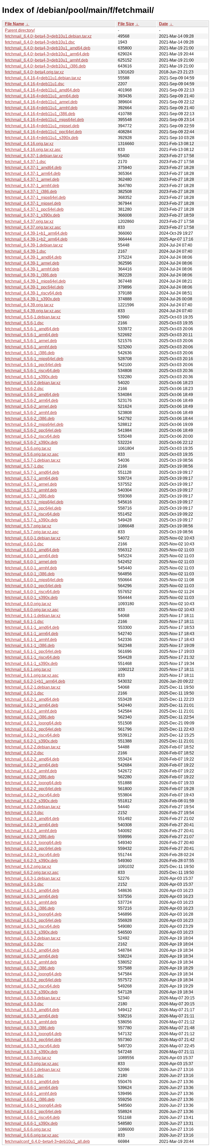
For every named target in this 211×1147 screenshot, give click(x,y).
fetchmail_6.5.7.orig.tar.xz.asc (32, 532)
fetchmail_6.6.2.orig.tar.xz (28, 866)
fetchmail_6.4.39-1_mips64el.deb (35, 281)
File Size (126, 24)
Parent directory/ (20, 30)
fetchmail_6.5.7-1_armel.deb (31, 484)
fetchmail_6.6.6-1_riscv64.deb (32, 1117)
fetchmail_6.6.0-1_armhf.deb (31, 568)
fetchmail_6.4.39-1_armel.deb (32, 263)
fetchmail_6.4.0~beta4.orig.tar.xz (34, 72)
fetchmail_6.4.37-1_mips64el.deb (35, 197)
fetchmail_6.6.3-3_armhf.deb (31, 1022)
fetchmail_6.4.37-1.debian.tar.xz (34, 156)
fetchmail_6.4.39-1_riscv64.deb (33, 293)
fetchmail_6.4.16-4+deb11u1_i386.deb (40, 114)
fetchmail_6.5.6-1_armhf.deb (31, 347)
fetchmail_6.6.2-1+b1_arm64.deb (35, 681)
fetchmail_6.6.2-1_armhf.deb (31, 711)
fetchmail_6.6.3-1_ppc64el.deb (33, 920)
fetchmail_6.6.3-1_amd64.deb (32, 890)
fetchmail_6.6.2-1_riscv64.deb (32, 735)
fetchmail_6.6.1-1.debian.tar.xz (32, 615)
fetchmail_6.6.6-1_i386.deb (30, 1099)
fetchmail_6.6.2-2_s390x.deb (31, 801)
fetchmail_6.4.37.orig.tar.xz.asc (33, 227)
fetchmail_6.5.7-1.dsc (24, 466)
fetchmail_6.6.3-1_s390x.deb (31, 932)
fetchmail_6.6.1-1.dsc (24, 621)
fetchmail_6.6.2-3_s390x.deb (31, 860)
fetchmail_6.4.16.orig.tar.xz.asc (33, 149)
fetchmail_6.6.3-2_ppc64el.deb (33, 980)
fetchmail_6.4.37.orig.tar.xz (29, 221)
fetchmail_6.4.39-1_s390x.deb (32, 299)
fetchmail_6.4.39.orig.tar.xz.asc (33, 311)
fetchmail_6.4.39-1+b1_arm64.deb (36, 233)
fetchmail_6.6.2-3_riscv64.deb (32, 855)
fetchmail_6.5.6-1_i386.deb (30, 353)
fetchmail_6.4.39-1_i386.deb (31, 275)
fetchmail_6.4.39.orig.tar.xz (29, 305)
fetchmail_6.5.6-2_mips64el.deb (34, 424)
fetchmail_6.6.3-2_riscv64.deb (32, 986)
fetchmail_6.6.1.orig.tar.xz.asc (32, 675)
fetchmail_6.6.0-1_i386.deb (30, 574)
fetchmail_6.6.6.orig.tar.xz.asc (32, 1135)
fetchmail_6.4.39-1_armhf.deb (32, 269)
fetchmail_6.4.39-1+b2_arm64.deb (36, 239)
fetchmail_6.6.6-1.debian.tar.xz (32, 1069)
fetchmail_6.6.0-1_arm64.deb (31, 556)
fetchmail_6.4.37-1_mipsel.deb (33, 203)
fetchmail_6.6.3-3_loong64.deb (33, 1034)
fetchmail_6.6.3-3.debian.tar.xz (32, 998)
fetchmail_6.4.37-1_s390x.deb (32, 215)
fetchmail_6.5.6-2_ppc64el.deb (33, 430)
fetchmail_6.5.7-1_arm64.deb (31, 478)
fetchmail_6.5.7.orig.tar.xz (28, 526)
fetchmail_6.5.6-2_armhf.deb (31, 412)
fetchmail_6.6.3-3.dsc (24, 1004)
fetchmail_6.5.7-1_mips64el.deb (34, 502)
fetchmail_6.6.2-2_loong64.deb (33, 783)
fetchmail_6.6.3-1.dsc (24, 884)
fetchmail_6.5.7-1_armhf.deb (31, 490)
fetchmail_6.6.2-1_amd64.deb (32, 699)
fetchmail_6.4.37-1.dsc (25, 161)
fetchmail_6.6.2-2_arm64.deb (31, 765)
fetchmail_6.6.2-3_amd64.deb (32, 818)
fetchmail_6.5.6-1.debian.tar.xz (32, 317)
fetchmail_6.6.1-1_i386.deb (30, 645)
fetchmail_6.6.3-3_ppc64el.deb (33, 1040)
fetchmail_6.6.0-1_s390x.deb (31, 597)
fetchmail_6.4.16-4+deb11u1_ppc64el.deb (43, 132)
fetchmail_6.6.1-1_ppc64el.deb (33, 651)
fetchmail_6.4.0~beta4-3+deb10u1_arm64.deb (47, 54)
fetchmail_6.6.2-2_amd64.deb (32, 759)
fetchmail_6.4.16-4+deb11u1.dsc (34, 84)
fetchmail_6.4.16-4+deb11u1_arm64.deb (42, 96)
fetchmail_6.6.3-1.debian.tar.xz (32, 878)
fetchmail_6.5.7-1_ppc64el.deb (33, 508)
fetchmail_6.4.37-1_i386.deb (31, 191)
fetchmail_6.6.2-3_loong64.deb (33, 842)
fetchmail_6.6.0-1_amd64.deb (32, 550)
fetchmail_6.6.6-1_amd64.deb (32, 1081)
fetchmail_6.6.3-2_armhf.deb (31, 962)
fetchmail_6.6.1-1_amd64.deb (32, 627)
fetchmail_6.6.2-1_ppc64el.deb (33, 729)
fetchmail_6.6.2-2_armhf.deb (31, 771)
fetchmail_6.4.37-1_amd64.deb (33, 167)
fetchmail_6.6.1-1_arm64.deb (31, 633)
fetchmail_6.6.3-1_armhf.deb (31, 902)
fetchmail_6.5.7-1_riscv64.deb (32, 514)
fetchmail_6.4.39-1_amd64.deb (33, 257)
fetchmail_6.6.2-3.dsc (24, 813)
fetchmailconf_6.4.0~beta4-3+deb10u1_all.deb (47, 1141)
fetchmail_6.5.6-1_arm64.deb (31, 335)
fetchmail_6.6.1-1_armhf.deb (31, 639)
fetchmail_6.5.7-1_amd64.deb (32, 472)
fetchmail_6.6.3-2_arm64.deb (31, 956)
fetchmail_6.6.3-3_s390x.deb (31, 1052)
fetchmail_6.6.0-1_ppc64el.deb (33, 586)
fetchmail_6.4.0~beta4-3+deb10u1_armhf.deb (46, 60)
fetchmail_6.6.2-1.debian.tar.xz (32, 687)
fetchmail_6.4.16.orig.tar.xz (29, 143)
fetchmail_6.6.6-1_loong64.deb (33, 1105)
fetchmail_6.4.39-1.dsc (25, 251)
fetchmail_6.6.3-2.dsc (24, 944)
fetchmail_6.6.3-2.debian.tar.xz (32, 938)
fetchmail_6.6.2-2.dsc (24, 753)
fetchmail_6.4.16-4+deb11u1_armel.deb (41, 102)
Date (163, 24)
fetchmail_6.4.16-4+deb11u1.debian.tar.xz (43, 78)
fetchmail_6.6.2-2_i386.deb (30, 777)
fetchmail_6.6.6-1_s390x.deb (31, 1123)
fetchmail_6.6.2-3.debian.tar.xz (32, 807)
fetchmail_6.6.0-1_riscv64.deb (32, 591)
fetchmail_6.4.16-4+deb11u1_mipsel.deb (42, 126)
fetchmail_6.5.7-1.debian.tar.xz (32, 460)
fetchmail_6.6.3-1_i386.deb (30, 908)
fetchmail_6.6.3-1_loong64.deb (33, 914)
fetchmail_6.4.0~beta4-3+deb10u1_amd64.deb (47, 48)
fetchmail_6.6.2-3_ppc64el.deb (33, 848)
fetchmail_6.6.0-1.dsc (24, 544)
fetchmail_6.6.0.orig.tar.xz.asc (32, 610)
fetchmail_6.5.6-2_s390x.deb (31, 442)
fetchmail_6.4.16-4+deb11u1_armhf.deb (41, 108)
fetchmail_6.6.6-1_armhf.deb (31, 1093)
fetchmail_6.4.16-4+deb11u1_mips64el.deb (44, 119)
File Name (14, 24)
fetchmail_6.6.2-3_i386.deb (30, 836)
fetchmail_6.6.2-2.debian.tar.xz (32, 747)
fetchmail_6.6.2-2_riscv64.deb (32, 795)
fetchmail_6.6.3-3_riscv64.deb (32, 1046)
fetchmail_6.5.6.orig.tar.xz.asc (32, 454)
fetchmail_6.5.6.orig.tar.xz (28, 448)
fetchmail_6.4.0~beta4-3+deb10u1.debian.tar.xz (48, 36)
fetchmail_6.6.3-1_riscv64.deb (32, 926)
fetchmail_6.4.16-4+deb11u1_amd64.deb (42, 90)
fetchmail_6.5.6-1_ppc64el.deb (33, 364)
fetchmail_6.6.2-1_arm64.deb (31, 705)
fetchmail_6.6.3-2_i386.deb (30, 968)
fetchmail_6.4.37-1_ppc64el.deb (34, 209)
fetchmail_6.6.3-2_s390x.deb (31, 992)
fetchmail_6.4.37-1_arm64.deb (32, 173)
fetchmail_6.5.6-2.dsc (24, 388)
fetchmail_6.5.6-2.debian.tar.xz (32, 383)
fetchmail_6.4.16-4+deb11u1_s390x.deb (41, 138)
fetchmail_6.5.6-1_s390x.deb (31, 377)
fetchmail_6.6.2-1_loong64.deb (33, 723)
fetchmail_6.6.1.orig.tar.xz (28, 669)
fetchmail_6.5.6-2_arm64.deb (31, 400)
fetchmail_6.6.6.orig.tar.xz (28, 1129)
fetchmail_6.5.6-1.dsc (24, 323)
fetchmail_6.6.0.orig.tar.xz (28, 604)
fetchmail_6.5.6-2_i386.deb (30, 418)
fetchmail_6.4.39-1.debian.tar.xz (34, 245)
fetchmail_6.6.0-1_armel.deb (31, 562)
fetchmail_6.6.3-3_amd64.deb (32, 1010)
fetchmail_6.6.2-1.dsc (24, 693)
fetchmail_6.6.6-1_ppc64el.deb (33, 1111)
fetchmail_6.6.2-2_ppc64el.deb (33, 789)
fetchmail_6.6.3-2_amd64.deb (32, 950)
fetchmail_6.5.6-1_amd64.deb (32, 329)
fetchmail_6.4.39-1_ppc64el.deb (34, 287)
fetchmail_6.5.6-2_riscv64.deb (32, 436)
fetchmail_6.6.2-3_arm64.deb (31, 825)
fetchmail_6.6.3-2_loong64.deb (33, 974)
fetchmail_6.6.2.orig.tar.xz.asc (32, 872)
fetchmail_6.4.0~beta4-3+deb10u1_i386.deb (45, 66)
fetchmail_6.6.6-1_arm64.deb (31, 1087)
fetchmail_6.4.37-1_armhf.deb (32, 185)
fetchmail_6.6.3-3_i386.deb (30, 1028)
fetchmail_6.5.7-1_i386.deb (30, 496)
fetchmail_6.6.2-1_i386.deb (30, 717)
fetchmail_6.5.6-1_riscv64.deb (32, 370)
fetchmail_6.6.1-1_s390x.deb (31, 663)
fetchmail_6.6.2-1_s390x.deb (31, 741)
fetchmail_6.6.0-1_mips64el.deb (34, 580)
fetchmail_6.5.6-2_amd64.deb (32, 394)
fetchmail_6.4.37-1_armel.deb (32, 179)
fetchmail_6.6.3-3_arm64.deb (31, 1016)
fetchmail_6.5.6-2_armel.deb (31, 406)
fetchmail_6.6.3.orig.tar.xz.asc (32, 1063)
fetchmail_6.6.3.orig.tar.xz (28, 1058)
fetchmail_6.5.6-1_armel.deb (31, 341)
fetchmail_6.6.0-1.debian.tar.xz (32, 538)
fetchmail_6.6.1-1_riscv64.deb (32, 657)
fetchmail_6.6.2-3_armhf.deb (31, 831)
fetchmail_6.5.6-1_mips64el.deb (34, 359)
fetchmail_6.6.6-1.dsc (24, 1075)
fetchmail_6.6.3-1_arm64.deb (31, 896)
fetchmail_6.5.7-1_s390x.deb (31, 520)
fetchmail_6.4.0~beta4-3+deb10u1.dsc (40, 42)
